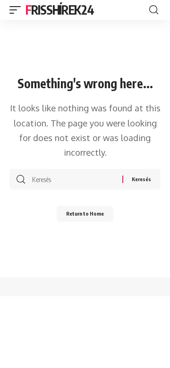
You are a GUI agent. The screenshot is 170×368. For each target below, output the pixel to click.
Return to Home (85, 213)
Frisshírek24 (60, 9)
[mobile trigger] (17, 10)
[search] (154, 9)
